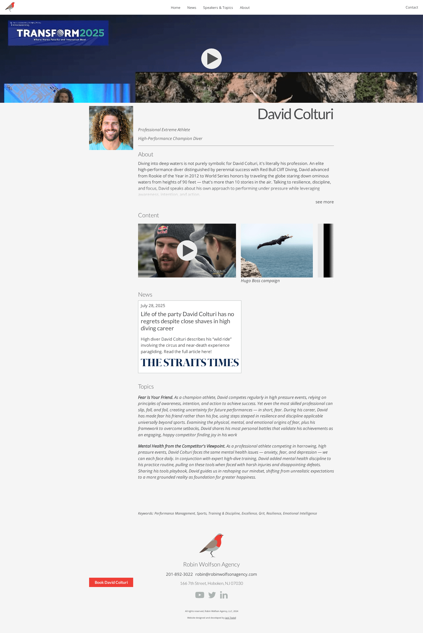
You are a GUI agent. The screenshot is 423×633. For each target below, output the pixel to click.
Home (175, 7)
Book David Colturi (111, 582)
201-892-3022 (179, 574)
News (191, 7)
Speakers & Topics (218, 7)
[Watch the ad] (277, 276)
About (245, 7)
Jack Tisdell (230, 617)
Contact (412, 7)
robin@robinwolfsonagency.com (226, 574)
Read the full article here (187, 351)
